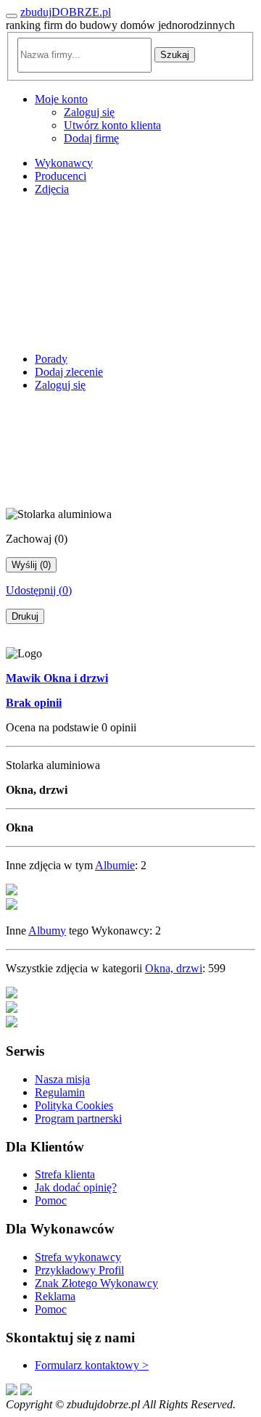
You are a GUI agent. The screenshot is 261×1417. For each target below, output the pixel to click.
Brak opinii (34, 703)
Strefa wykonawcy (78, 1257)
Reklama (55, 1296)
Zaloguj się (89, 112)
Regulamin (60, 1092)
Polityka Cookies (74, 1105)
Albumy (47, 930)
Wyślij (31, 564)
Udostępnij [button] (39, 590)
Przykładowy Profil (79, 1270)
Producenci (60, 176)
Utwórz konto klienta (112, 125)
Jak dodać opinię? (76, 1187)
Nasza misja (62, 1079)
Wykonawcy (64, 163)
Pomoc (51, 1200)
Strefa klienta (65, 1174)
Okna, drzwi (173, 968)
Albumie (115, 865)
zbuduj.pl (65, 12)
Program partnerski (78, 1118)
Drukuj (25, 616)
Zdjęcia (52, 189)
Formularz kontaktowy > (92, 1365)
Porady (51, 359)
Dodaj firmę (91, 138)
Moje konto (61, 99)
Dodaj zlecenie (69, 372)
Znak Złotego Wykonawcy (96, 1283)
